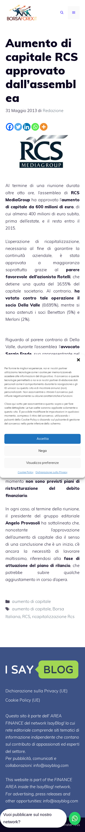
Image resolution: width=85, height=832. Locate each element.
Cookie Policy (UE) (22, 700)
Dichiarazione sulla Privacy (51, 472)
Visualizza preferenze (42, 463)
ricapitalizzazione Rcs (53, 616)
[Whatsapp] (35, 127)
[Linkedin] (27, 127)
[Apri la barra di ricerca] (62, 12)
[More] (44, 127)
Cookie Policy (25, 472)
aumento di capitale (31, 601)
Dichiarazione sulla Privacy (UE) (36, 690)
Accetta (43, 438)
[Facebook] (10, 127)
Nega (42, 451)
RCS (26, 616)
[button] (78, 360)
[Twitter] (18, 127)
